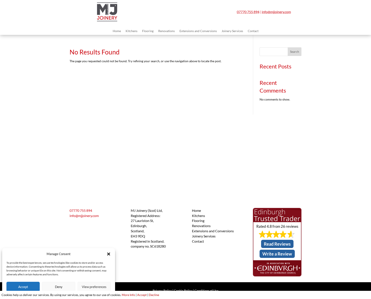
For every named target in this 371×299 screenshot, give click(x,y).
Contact (253, 31)
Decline (154, 295)
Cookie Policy (183, 290)
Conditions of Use (206, 290)
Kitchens (131, 31)
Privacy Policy (162, 290)
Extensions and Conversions (198, 31)
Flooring (148, 31)
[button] (108, 254)
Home (117, 31)
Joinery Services (232, 31)
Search (294, 51)
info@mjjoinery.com (276, 12)
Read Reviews (277, 243)
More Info (128, 295)
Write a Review (277, 253)
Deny (58, 287)
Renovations (166, 31)
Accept (23, 287)
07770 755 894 (248, 12)
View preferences (94, 287)
